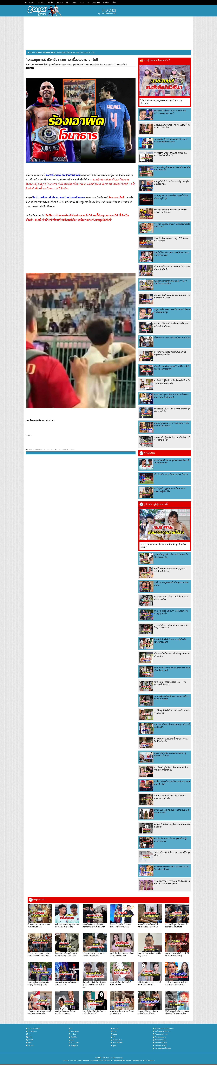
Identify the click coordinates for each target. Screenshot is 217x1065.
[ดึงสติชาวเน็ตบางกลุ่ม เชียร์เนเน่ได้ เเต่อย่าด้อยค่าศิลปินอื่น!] (146, 270)
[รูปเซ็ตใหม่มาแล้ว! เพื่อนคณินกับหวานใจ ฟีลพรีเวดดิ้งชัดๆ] (146, 558)
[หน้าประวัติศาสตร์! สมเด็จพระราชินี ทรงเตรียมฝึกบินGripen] (146, 327)
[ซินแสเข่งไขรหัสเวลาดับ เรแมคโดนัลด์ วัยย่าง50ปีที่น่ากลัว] (67, 942)
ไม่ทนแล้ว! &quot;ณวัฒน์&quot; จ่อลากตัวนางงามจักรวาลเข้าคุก (171, 140)
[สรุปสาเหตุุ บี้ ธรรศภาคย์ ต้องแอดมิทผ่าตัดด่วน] (122, 1000)
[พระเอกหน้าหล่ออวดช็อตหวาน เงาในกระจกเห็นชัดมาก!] (146, 686)
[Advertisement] (108, 32)
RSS (145, 1060)
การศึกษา (106, 2)
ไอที (114, 1037)
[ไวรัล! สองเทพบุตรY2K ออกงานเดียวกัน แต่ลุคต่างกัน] (95, 942)
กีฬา (67, 2)
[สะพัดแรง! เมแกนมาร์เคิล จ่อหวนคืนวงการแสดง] (67, 1000)
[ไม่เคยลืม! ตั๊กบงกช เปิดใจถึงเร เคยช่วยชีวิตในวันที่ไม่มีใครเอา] (95, 913)
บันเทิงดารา (32, 1031)
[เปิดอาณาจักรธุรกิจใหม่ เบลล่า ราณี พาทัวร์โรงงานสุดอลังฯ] (146, 284)
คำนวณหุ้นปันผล (160, 1040)
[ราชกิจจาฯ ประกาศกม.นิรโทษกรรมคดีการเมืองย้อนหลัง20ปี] (146, 157)
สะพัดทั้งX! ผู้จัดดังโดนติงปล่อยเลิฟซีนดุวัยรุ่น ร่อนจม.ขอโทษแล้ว (172, 381)
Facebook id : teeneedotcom (113, 1060)
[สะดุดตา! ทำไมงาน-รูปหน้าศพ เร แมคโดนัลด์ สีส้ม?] (146, 828)
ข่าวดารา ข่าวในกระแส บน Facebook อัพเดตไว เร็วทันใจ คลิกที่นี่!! (51, 450)
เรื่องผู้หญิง (74, 1045)
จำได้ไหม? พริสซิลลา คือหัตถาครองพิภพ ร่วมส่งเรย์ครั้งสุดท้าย (171, 768)
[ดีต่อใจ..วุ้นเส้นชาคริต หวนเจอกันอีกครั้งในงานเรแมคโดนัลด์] (146, 129)
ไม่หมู (74, 2)
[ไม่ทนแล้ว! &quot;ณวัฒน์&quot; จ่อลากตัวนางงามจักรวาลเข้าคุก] (146, 143)
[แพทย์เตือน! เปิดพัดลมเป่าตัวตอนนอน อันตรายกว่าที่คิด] (150, 913)
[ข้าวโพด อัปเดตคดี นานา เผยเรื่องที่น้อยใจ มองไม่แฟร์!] (146, 228)
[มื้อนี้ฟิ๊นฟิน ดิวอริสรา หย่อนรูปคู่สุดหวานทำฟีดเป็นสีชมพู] (146, 572)
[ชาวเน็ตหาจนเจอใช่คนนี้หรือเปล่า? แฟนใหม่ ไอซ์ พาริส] (146, 742)
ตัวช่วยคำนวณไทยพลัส (163, 1048)
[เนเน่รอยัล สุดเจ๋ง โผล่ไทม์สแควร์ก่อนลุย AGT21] (67, 971)
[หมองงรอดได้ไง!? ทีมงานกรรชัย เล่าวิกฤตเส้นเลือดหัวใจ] (146, 412)
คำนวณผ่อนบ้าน (160, 1037)
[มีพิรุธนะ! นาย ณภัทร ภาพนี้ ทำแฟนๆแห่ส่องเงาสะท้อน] (146, 600)
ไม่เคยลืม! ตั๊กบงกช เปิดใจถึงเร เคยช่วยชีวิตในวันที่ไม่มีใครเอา (94, 925)
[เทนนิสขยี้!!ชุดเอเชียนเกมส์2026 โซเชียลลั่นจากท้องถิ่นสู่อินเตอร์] (146, 398)
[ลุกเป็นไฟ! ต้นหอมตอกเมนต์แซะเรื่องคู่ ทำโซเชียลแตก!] (122, 942)
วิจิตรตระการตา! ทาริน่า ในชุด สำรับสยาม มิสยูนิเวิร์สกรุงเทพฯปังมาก (172, 882)
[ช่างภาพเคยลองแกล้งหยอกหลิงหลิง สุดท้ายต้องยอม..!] (164, 524)
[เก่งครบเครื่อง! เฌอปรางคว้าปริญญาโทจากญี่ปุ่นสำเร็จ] (146, 615)
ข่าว (29, 1034)
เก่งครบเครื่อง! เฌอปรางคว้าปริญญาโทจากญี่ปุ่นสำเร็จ (38, 983)
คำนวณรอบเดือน (161, 1043)
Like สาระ (60, 2)
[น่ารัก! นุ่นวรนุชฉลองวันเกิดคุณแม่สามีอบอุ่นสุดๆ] (146, 586)
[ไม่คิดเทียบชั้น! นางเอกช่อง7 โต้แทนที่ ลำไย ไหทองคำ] (150, 971)
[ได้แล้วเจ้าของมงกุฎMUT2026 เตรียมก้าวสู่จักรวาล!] (164, 80)
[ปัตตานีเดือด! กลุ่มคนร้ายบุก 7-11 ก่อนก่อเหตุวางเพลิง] (146, 242)
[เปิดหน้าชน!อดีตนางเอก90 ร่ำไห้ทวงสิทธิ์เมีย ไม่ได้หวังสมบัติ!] (146, 370)
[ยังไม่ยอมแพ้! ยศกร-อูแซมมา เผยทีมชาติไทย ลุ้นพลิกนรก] (146, 464)
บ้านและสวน (117, 1040)
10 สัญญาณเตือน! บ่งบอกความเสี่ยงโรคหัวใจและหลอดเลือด (177, 1012)
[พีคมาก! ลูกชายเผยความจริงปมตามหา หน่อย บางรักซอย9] (146, 213)
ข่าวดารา (32, 2)
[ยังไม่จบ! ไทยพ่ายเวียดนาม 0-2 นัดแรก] (146, 478)
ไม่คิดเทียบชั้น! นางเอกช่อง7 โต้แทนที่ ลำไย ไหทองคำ (149, 983)
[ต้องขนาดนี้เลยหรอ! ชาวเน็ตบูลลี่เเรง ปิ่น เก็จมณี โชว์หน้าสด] (146, 427)
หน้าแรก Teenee (34, 1028)
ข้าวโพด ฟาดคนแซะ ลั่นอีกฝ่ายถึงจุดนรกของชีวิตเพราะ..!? (176, 983)
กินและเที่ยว (75, 1043)
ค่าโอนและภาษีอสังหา (162, 1031)
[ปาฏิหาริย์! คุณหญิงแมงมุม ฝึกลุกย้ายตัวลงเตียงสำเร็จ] (177, 913)
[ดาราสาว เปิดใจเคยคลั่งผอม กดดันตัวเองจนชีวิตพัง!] (150, 1000)
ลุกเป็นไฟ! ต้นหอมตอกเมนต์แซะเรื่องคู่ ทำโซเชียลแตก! (122, 954)
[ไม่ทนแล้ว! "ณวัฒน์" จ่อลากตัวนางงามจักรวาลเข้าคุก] (122, 913)
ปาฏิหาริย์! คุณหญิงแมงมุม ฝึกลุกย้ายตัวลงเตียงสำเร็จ (176, 925)
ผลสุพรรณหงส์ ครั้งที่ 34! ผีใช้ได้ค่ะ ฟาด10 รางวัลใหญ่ (177, 954)
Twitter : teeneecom (133, 1060)
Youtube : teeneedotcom (72, 1060)
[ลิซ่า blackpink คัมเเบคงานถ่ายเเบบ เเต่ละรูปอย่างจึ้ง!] (146, 814)
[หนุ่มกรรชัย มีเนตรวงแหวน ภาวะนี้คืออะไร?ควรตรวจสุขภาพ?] (146, 114)
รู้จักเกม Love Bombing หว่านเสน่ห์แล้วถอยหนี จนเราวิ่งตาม (39, 954)
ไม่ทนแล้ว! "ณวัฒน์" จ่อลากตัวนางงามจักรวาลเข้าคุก (120, 925)
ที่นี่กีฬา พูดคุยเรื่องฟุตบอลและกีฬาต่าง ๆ (58, 65)
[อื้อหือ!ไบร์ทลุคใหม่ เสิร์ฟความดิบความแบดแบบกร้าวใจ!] (146, 785)
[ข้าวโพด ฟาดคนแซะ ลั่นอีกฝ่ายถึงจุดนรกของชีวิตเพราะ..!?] (177, 971)
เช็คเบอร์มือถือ (118, 1043)
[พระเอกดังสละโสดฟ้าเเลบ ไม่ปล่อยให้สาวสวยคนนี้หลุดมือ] (146, 700)
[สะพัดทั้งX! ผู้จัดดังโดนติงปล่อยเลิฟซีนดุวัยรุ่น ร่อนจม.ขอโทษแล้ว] (146, 384)
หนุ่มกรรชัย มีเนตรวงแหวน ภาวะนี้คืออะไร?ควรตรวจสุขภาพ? (170, 112)
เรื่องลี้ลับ (74, 1037)
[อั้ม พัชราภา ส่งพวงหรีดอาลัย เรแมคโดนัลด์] (146, 341)
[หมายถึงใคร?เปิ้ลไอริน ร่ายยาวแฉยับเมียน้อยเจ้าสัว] (95, 1000)
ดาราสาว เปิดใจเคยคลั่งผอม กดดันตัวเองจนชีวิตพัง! (148, 1012)
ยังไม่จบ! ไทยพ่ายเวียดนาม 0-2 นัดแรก (171, 474)
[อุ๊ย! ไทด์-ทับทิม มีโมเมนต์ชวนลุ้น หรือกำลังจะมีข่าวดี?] (146, 728)
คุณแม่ (115, 1034)
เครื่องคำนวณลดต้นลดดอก (164, 1028)
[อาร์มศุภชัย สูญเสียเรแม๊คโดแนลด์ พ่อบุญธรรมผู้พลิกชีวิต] (146, 356)
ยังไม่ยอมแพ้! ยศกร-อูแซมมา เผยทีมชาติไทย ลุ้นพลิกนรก (67, 925)
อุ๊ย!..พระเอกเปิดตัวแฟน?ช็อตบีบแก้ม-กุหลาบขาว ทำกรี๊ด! (170, 797)
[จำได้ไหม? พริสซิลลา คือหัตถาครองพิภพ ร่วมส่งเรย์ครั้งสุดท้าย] (146, 771)
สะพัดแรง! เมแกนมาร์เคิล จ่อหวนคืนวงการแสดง (65, 1012)
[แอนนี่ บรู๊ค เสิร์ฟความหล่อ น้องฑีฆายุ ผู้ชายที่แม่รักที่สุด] (146, 757)
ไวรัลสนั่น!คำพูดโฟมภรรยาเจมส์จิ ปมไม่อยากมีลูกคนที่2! (39, 1012)
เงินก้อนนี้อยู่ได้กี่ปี (161, 1045)
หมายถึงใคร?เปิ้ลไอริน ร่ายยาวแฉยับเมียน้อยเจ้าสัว (94, 1012)
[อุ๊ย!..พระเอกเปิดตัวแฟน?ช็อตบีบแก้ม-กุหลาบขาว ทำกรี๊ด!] (146, 799)
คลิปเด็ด (50, 2)
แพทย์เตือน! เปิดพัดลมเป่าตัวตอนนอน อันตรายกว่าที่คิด (148, 925)
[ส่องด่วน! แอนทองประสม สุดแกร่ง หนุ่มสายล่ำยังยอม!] (146, 842)
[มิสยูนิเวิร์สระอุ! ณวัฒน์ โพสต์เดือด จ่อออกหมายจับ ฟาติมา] (146, 256)
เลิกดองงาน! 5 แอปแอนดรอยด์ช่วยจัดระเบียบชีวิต (39, 925)
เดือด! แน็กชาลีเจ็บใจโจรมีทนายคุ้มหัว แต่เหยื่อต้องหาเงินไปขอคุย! (94, 984)
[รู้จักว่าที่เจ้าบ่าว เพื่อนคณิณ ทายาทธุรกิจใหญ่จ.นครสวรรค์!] (146, 629)
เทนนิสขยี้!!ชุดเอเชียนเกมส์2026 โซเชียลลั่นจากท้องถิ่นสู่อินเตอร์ (171, 395)
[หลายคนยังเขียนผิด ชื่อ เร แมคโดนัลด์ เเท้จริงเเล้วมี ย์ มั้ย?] (146, 441)
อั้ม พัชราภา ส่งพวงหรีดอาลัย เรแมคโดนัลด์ (172, 337)
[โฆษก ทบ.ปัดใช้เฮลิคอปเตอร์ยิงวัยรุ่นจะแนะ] (150, 942)
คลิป (29, 1037)
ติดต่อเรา (151, 1060)
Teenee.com (118, 1058)
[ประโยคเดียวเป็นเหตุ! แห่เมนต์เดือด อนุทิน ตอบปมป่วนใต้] (146, 171)
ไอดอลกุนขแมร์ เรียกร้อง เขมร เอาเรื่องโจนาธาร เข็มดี (105, 65)
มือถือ (72, 1040)
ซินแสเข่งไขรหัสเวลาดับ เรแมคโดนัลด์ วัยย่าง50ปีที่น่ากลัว (66, 954)
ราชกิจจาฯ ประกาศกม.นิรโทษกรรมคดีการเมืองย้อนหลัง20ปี (170, 154)
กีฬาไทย (78, 65)
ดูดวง (114, 1045)
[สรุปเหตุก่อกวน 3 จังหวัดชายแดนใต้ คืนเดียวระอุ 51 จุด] (146, 199)
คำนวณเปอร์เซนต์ (161, 1034)
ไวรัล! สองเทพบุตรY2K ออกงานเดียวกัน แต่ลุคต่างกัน (94, 954)
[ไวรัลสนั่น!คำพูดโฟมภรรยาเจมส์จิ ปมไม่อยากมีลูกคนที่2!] (40, 1000)
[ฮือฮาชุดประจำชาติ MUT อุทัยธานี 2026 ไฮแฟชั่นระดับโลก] (146, 870)
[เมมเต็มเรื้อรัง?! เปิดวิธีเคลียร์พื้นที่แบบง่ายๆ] (122, 971)
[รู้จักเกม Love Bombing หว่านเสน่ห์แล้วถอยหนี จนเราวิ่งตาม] (40, 942)
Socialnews (96, 2)
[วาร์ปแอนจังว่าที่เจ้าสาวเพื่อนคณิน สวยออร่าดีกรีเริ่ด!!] (146, 714)
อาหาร (82, 2)
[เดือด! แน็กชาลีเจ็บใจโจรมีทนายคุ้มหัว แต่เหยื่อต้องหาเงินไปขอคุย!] (95, 971)
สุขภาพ (30, 1045)
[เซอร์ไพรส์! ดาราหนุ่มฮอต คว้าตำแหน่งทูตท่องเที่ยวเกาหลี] (146, 671)
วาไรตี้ (30, 1040)
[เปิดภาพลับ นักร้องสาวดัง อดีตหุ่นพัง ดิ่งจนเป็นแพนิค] (146, 657)
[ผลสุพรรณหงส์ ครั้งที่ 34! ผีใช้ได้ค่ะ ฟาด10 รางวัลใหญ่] (177, 942)
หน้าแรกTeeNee (34, 65)
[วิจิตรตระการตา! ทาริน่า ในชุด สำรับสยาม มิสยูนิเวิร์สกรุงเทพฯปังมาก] (146, 885)
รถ (88, 2)
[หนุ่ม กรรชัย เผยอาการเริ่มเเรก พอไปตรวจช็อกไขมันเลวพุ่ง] (146, 313)
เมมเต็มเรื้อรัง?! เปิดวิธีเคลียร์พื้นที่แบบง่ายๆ (120, 983)
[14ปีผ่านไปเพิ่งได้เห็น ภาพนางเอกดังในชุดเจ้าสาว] (146, 856)
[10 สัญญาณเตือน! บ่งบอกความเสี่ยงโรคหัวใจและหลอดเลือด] (177, 1000)
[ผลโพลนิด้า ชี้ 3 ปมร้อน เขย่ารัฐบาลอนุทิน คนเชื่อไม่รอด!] (146, 185)
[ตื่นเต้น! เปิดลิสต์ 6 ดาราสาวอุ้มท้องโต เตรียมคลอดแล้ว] (146, 643)
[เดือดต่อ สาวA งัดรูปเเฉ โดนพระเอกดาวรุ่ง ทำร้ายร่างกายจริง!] (146, 299)
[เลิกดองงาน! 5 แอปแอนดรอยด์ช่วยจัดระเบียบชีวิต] (40, 913)
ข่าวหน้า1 (41, 2)
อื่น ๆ (114, 2)
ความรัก (115, 1028)
